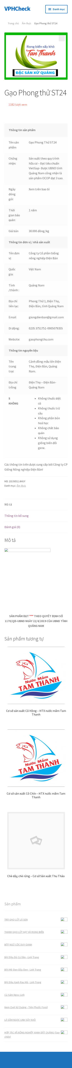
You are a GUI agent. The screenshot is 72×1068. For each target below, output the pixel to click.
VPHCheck (17, 8)
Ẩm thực (26, 23)
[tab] (36, 504)
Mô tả (8, 504)
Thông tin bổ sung (16, 516)
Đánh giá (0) (12, 527)
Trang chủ (13, 23)
